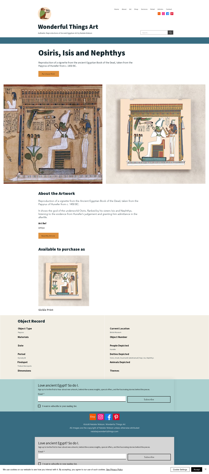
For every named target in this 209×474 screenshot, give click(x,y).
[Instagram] (163, 13)
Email (41, 394)
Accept (197, 469)
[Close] (205, 469)
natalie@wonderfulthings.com (104, 431)
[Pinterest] (171, 13)
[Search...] (170, 32)
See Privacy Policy (114, 469)
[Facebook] (167, 13)
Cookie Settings (180, 469)
